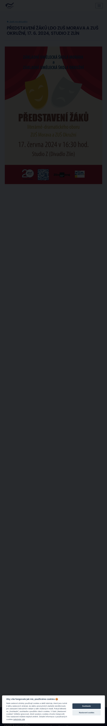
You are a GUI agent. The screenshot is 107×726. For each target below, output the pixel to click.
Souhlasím (86, 706)
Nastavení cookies (86, 712)
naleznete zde (19, 719)
